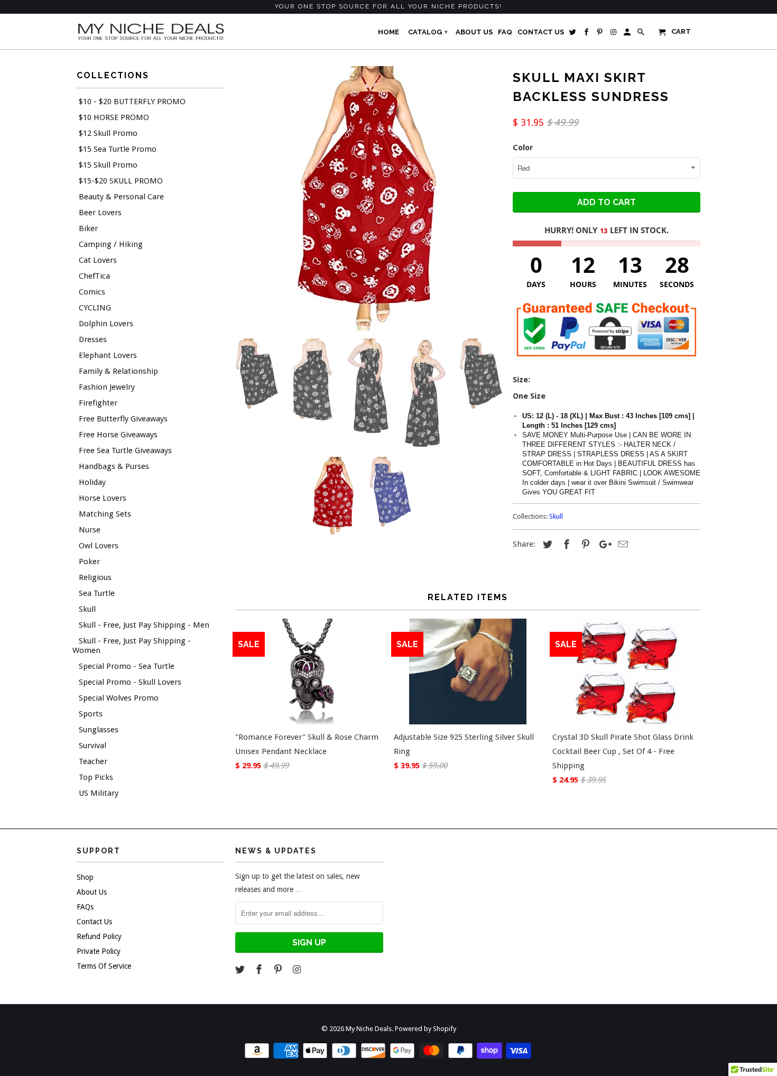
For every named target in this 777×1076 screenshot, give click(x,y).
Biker (88, 228)
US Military (98, 793)
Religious (95, 577)
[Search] (641, 34)
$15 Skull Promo (108, 165)
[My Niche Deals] (151, 31)
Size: (522, 379)
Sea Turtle (97, 593)
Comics (92, 292)
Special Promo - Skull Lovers (130, 682)
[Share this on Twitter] (546, 544)
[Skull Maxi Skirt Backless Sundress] (368, 198)
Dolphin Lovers (106, 323)
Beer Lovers (100, 212)
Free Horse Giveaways (118, 434)
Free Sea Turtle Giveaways (125, 450)
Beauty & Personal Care (121, 196)
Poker (89, 561)
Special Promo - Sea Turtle (126, 666)
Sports (91, 714)
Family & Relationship (118, 371)
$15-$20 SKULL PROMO (121, 181)
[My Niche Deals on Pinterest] (279, 969)
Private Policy (99, 951)
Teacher (93, 761)
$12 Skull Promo (108, 133)
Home (388, 32)
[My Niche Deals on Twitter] (241, 969)
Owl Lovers (98, 545)
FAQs (85, 907)
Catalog (428, 32)
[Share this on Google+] (602, 544)
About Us (92, 892)
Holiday (92, 482)
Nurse (89, 530)
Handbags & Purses (114, 466)
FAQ (505, 32)
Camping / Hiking (111, 244)
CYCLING (95, 307)
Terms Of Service (104, 966)
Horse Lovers (102, 498)
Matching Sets (105, 514)
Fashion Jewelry (107, 387)
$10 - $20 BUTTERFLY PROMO (132, 101)
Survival (92, 745)
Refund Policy (99, 936)
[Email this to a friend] (621, 544)
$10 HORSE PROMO (114, 117)
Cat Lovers (98, 260)
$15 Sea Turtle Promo (117, 149)
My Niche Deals (369, 1029)
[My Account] (628, 34)
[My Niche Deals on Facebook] (260, 969)
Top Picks (96, 777)
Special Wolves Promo (119, 698)
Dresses (93, 339)
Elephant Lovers (108, 355)
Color (523, 147)
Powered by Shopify (425, 1029)
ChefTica (94, 276)
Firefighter (98, 403)
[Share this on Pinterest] (584, 544)
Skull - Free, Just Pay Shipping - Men (144, 625)
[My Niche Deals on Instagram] (297, 969)
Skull (87, 609)
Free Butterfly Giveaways (123, 419)
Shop (85, 877)
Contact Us (94, 921)
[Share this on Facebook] (565, 544)
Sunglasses (98, 729)
